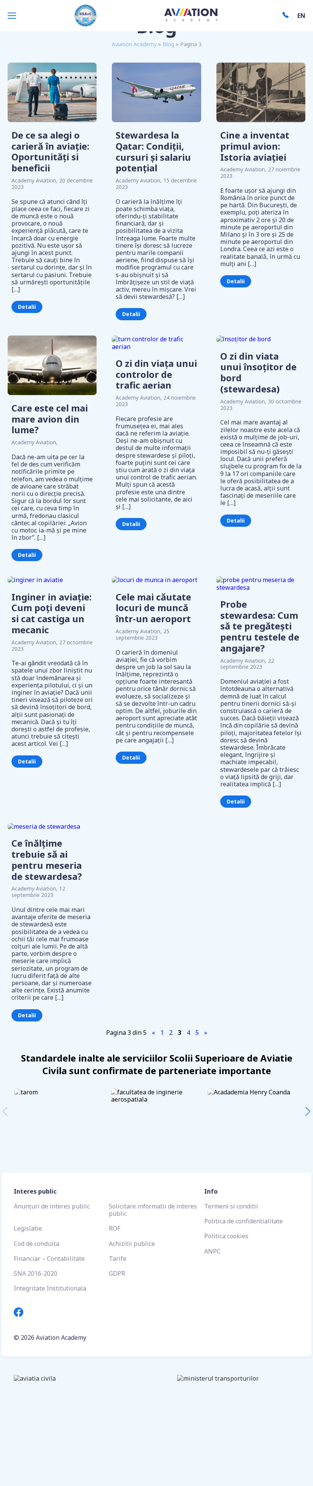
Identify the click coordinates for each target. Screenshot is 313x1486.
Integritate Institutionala (50, 1288)
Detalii (27, 306)
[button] (308, 1111)
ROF (114, 1228)
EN (300, 15)
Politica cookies (226, 1236)
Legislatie (28, 1228)
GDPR (117, 1273)
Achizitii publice (132, 1243)
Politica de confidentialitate (243, 1221)
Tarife (117, 1258)
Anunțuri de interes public (52, 1206)
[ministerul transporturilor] (227, 1385)
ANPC (212, 1251)
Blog (168, 44)
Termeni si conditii (231, 1206)
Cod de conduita (36, 1243)
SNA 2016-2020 (35, 1273)
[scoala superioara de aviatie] (85, 1385)
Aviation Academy (134, 44)
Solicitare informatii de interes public (153, 1210)
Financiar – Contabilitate (49, 1258)
